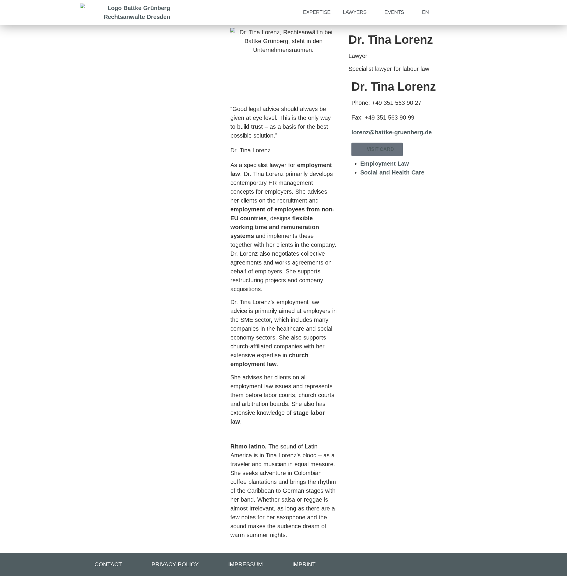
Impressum (245, 564)
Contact (108, 564)
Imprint (304, 564)
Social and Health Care (392, 172)
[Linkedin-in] (474, 565)
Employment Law (384, 163)
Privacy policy (175, 564)
